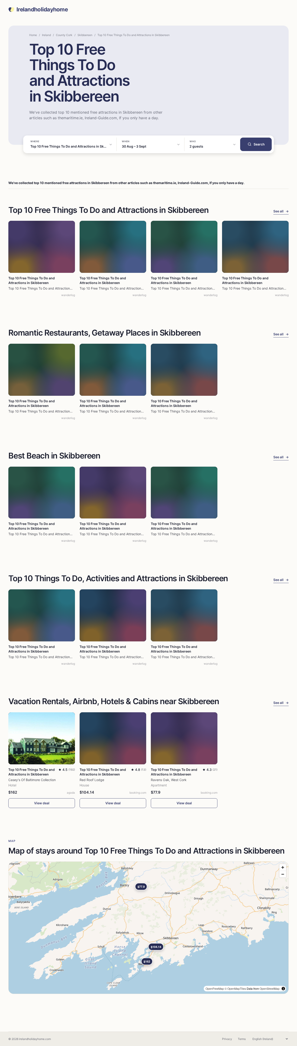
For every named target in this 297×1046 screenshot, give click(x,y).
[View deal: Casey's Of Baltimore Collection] (41, 738)
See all (281, 211)
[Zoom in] (282, 867)
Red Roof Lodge (92, 780)
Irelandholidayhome (42, 10)
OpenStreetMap (270, 988)
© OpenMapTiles (235, 988)
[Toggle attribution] (283, 988)
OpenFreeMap (215, 988)
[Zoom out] (282, 874)
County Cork (64, 35)
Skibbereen (84, 35)
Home (33, 35)
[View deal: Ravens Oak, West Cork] (184, 738)
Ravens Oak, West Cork (169, 780)
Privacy (227, 1039)
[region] (148, 928)
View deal (41, 803)
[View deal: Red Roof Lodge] (113, 738)
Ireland (46, 35)
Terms (242, 1039)
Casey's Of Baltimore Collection (32, 780)
